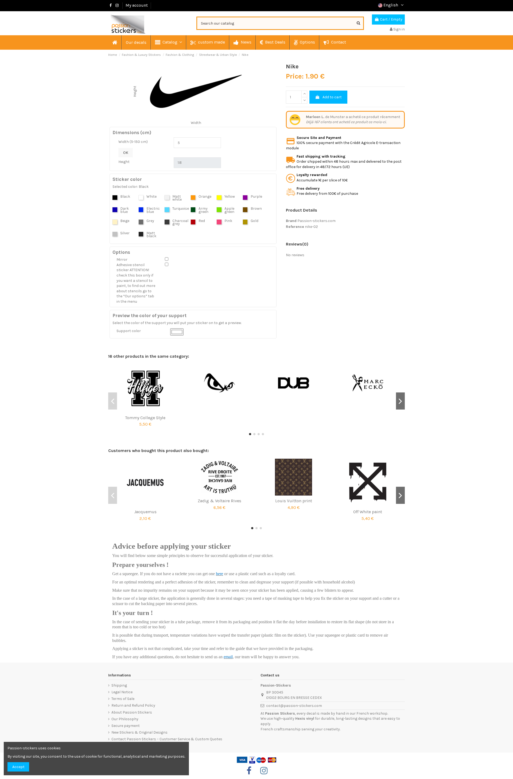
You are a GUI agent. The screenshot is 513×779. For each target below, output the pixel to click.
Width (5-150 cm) (133, 141)
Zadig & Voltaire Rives (219, 500)
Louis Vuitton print (293, 500)
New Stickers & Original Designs (139, 732)
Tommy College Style (145, 417)
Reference (295, 226)
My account (137, 5)
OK (125, 152)
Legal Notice (122, 692)
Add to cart (332, 97)
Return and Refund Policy (133, 705)
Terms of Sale (122, 698)
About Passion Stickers (131, 712)
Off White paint (367, 511)
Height (124, 161)
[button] (168, 42)
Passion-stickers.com (316, 221)
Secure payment (125, 725)
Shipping (119, 685)
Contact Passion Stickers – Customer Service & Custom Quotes (166, 739)
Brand (291, 221)
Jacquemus (145, 511)
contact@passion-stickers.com (294, 705)
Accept (18, 767)
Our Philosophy (124, 719)
